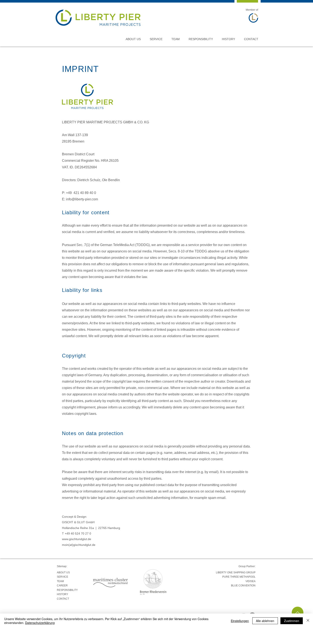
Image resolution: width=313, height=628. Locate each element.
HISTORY (62, 594)
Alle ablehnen (265, 621)
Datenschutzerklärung (40, 623)
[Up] (297, 612)
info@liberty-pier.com (82, 199)
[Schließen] (307, 621)
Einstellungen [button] (240, 621)
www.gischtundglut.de (76, 539)
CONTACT (63, 598)
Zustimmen (291, 621)
